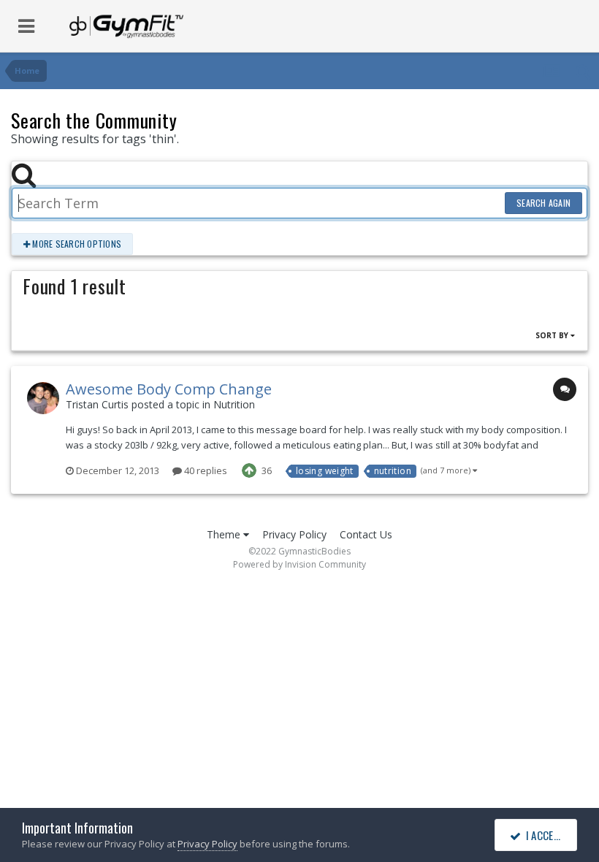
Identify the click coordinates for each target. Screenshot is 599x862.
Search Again (543, 203)
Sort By (553, 335)
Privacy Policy (294, 534)
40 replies (204, 470)
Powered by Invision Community (299, 564)
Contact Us (366, 534)
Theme (225, 534)
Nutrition (234, 404)
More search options (75, 243)
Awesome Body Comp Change (169, 389)
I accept (543, 835)
